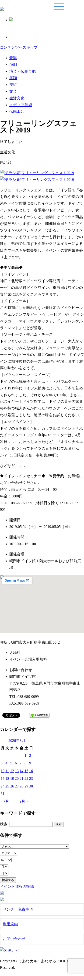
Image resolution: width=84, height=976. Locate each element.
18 (7, 778)
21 (21, 778)
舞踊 (13, 78)
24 (2, 786)
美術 (13, 85)
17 (2, 778)
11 (7, 771)
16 (31, 771)
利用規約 (10, 924)
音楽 (13, 58)
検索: (4, 824)
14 (21, 771)
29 (26, 786)
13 (17, 771)
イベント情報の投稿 (17, 886)
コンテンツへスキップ (19, 47)
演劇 (13, 65)
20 (17, 778)
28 (21, 786)
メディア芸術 (20, 105)
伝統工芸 (16, 111)
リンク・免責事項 (18, 909)
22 (26, 778)
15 (26, 771)
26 (12, 786)
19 (12, 778)
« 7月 (5, 801)
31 (2, 794)
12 (12, 771)
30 (31, 786)
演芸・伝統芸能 (22, 71)
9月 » (24, 801)
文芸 (13, 91)
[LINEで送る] (39, 716)
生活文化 (16, 98)
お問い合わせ (14, 939)
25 (7, 786)
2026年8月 (16, 741)
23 (31, 778)
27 (17, 786)
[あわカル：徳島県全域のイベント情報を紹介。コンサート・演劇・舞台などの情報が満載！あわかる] (2, 8)
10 (2, 771)
